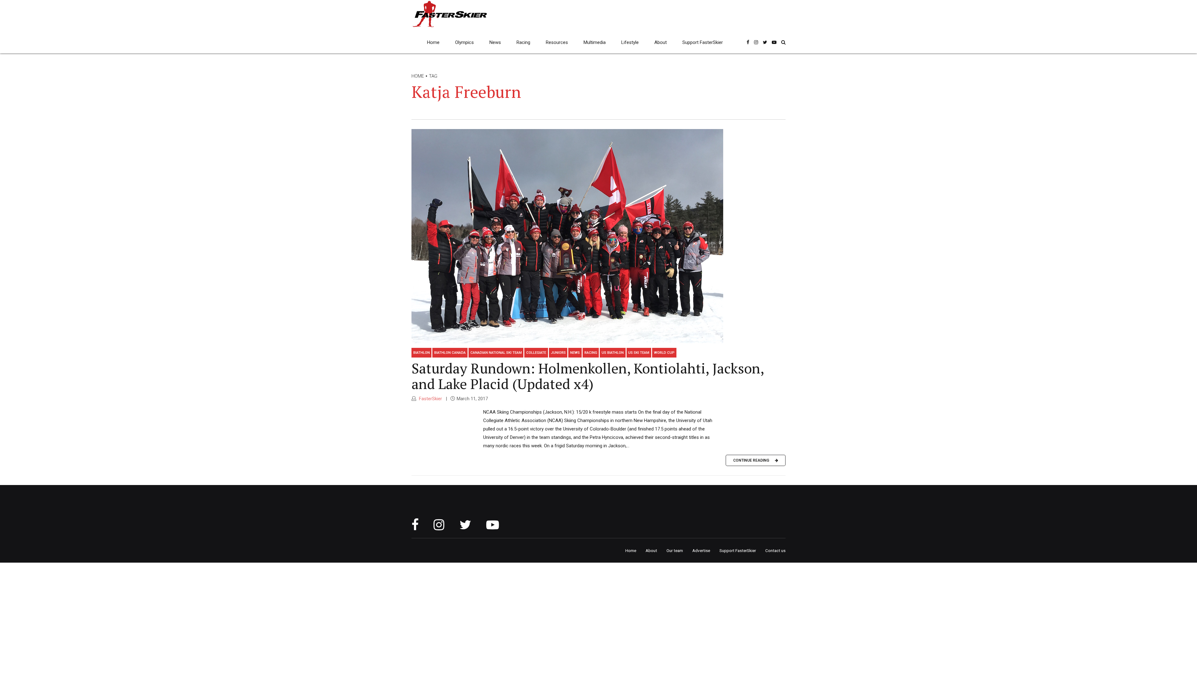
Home (433, 42)
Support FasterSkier (702, 42)
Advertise (701, 550)
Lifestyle (630, 42)
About (660, 42)
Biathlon (421, 352)
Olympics (464, 42)
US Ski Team (638, 352)
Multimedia (595, 42)
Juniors (558, 352)
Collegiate (536, 352)
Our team (674, 550)
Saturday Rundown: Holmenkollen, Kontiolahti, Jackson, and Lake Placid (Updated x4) (587, 376)
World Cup (664, 352)
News (495, 42)
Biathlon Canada (450, 352)
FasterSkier (430, 398)
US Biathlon (613, 352)
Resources (557, 42)
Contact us (775, 550)
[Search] (783, 42)
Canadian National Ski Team (496, 352)
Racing (523, 42)
